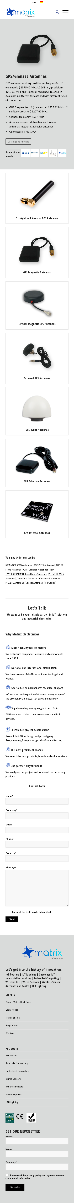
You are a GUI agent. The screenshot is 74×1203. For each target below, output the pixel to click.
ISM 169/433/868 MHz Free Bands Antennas (30, 571)
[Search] (55, 12)
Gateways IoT (47, 974)
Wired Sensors (31, 982)
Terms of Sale (13, 1017)
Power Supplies (14, 1094)
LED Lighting (39, 986)
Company (11, 1162)
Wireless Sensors (51, 982)
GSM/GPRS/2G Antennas (19, 565)
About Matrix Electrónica (18, 1002)
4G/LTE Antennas (15, 582)
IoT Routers (12, 974)
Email (9, 1136)
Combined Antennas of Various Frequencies (39, 578)
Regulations (12, 1025)
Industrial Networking (18, 978)
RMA (34, 2)
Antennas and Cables (17, 986)
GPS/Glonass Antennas (35, 569)
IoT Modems (29, 974)
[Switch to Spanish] (41, 2)
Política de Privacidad (38, 912)
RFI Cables (50, 582)
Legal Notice (12, 1009)
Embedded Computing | (47, 978)
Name (9, 1149)
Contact (10, 1033)
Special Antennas (34, 582)
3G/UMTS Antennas (44, 565)
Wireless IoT (13, 982)
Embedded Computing (17, 1071)
